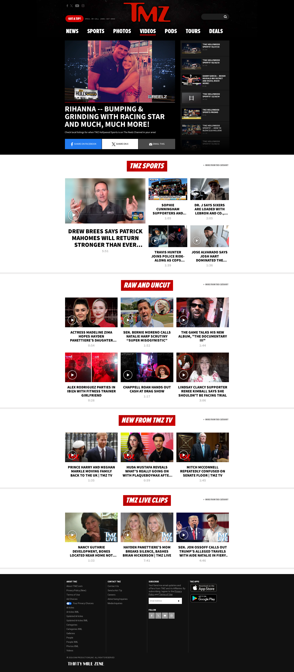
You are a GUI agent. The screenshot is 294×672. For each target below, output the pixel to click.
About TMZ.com (74, 586)
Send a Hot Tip (115, 590)
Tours (193, 31)
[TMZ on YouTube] (165, 616)
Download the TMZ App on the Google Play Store (204, 598)
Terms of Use (73, 595)
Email (159, 143)
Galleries (70, 633)
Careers (111, 595)
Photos (122, 31)
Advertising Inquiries (118, 599)
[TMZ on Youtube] (77, 6)
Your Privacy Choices (83, 603)
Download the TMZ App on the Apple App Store (204, 588)
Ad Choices (71, 599)
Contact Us (113, 586)
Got (74, 19)
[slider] (120, 102)
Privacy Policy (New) (76, 590)
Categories (71, 625)
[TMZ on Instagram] (83, 5)
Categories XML (74, 629)
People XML (72, 642)
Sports (95, 31)
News (72, 31)
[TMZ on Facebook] (67, 6)
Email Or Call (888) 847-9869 (100, 19)
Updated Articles (74, 616)
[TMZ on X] (72, 6)
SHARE (122, 143)
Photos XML (72, 646)
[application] (120, 71)
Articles (70, 607)
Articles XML (72, 612)
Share (85, 143)
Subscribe (179, 601)
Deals (216, 31)
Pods (171, 31)
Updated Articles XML (77, 620)
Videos (148, 31)
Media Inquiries (115, 603)
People (69, 637)
